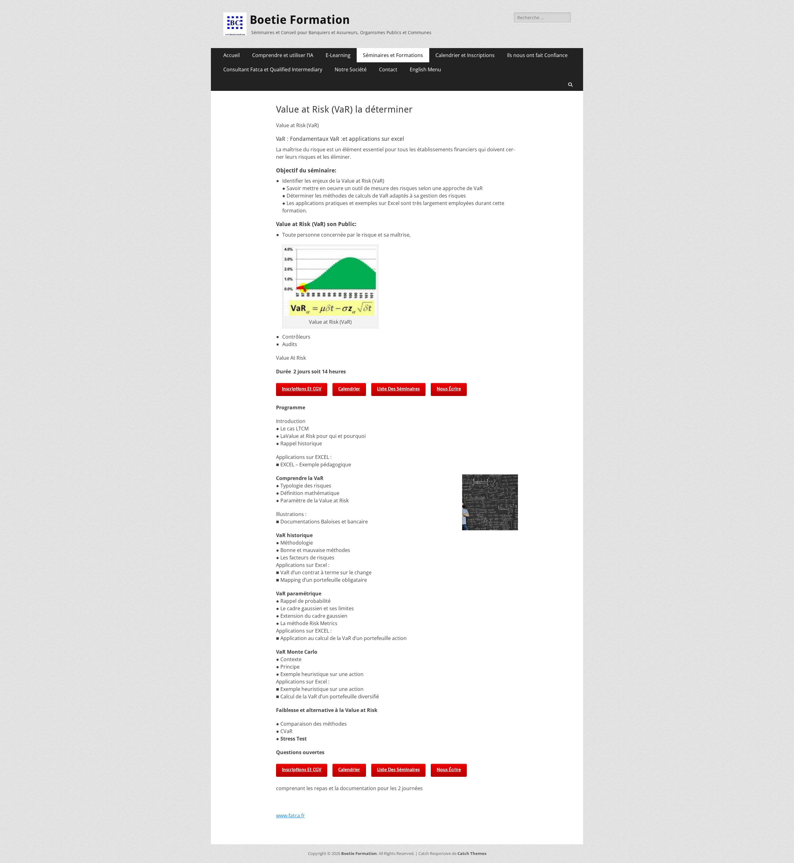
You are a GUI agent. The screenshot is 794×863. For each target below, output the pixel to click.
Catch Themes (471, 853)
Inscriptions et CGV (301, 389)
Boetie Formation (300, 20)
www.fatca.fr (290, 815)
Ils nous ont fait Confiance (537, 55)
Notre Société (351, 69)
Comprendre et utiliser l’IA (282, 55)
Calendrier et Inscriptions (465, 55)
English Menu (425, 69)
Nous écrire (449, 389)
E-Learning (338, 55)
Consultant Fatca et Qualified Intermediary (272, 69)
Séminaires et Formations (393, 55)
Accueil (231, 55)
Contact (388, 69)
